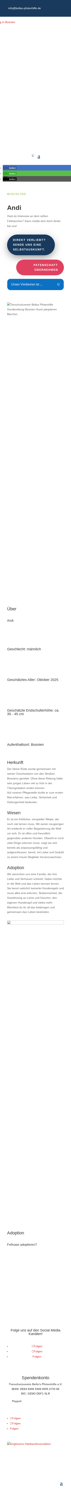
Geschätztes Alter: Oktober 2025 (32, 680)
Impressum (34, 1460)
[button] (10, 167)
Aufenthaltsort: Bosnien (25, 745)
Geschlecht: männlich (24, 649)
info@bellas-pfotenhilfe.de (24, 8)
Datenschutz (15, 1460)
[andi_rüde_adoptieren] (35, 1216)
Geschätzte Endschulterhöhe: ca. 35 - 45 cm (33, 712)
